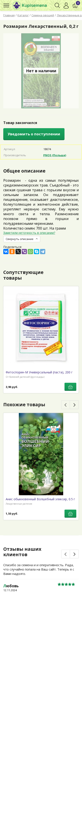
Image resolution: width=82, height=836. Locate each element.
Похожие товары (24, 404)
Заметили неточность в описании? (29, 233)
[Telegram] (42, 251)
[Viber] (24, 251)
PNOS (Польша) (54, 155)
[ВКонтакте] (6, 251)
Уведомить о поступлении (34, 133)
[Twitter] (18, 251)
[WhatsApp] (30, 251)
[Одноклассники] (12, 251)
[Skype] (36, 251)
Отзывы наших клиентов (22, 551)
